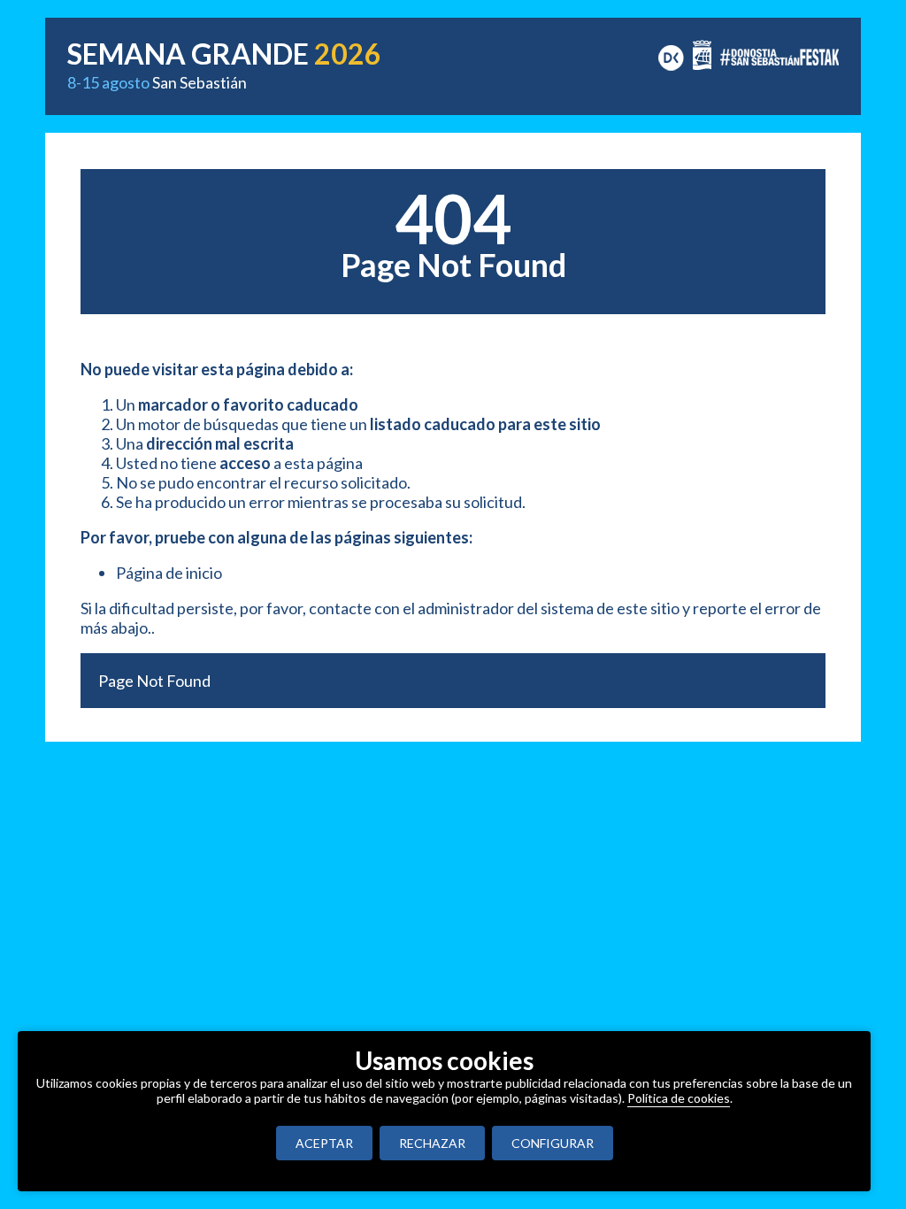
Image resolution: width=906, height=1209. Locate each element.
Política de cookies (678, 1097)
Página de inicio (169, 572)
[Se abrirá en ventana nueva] (671, 56)
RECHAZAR (432, 1143)
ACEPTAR (324, 1143)
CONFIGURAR (552, 1143)
